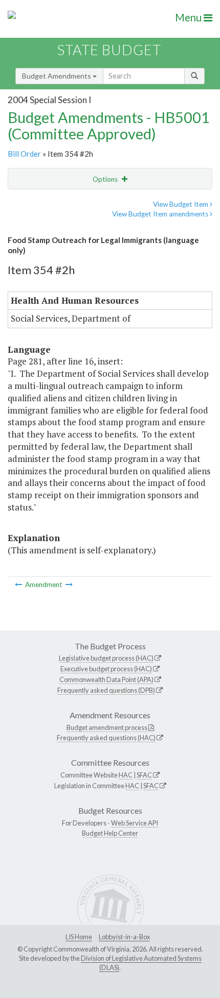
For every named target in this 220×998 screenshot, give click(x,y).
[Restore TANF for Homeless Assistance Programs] (69, 584)
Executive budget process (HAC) (106, 669)
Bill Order (24, 153)
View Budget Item (181, 204)
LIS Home (78, 937)
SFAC (144, 775)
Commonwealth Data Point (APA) (106, 679)
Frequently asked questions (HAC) (106, 738)
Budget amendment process (107, 727)
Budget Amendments (57, 75)
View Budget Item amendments (161, 214)
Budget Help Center (110, 833)
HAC (126, 775)
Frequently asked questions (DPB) (106, 690)
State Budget (109, 49)
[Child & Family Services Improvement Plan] (19, 584)
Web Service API (134, 823)
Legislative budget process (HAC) (106, 658)
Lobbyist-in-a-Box (124, 937)
